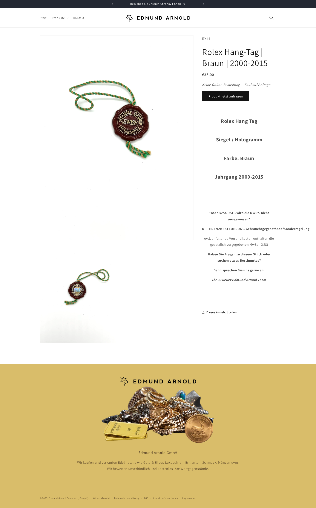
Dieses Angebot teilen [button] (221, 312)
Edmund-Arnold (57, 498)
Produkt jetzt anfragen (226, 96)
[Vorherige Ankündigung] (112, 4)
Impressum (188, 498)
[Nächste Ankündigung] (204, 4)
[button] (60, 17)
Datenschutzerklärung (127, 498)
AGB (146, 498)
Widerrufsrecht (101, 498)
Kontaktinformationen (165, 498)
